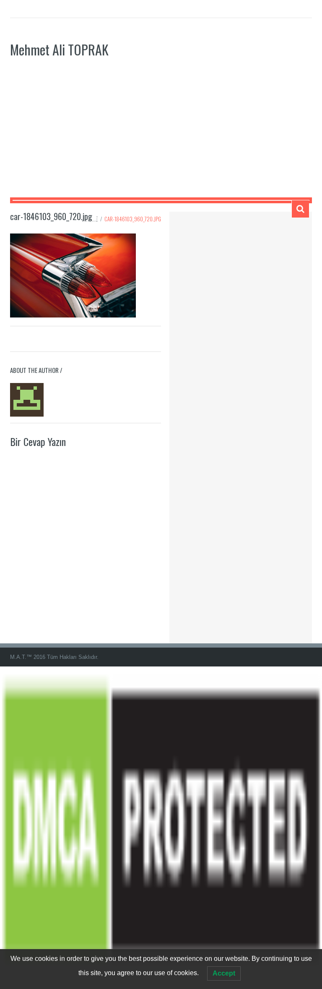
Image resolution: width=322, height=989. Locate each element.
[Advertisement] (161, 134)
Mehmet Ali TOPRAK (59, 49)
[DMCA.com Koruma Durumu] (161, 827)
